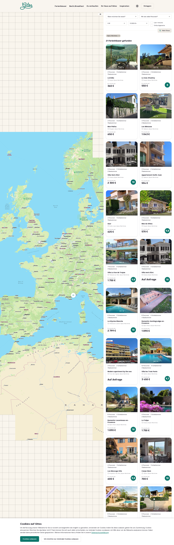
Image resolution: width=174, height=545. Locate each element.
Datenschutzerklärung (100, 532)
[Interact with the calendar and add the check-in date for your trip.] (107, 17)
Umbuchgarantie (159, 25)
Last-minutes (158, 22)
